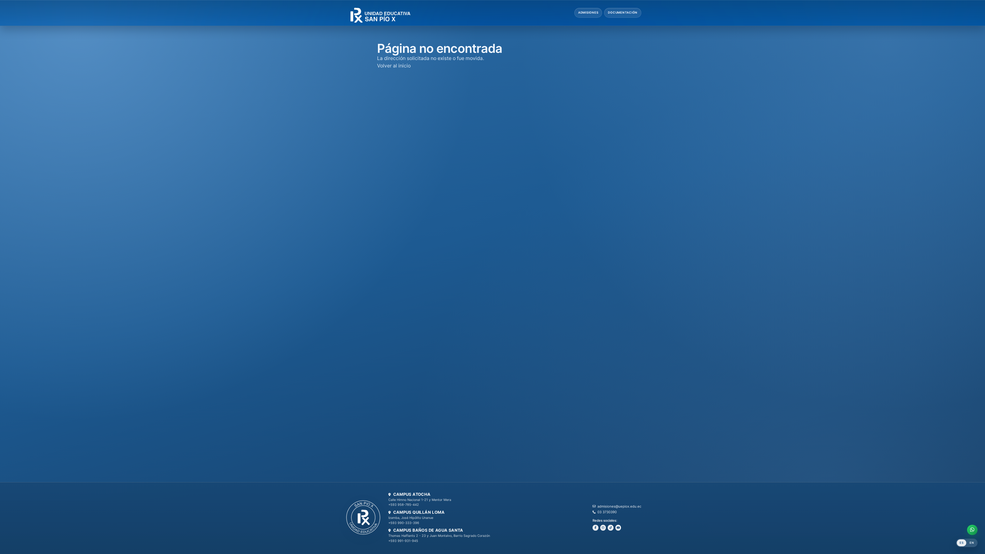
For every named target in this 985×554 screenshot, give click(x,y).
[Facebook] (595, 528)
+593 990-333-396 (403, 523)
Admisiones (588, 12)
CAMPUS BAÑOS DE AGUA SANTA (428, 530)
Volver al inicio (394, 66)
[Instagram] (603, 528)
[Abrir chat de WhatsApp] (972, 530)
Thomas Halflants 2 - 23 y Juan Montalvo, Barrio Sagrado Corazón (439, 536)
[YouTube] (618, 528)
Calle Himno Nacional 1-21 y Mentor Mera (419, 500)
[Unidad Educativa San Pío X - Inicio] (387, 13)
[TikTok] (611, 528)
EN (972, 543)
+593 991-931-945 (403, 541)
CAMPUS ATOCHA (412, 494)
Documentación (622, 12)
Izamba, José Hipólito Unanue (410, 518)
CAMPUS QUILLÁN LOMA (419, 512)
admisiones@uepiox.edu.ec (619, 506)
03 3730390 (607, 512)
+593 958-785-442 (403, 505)
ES (962, 543)
